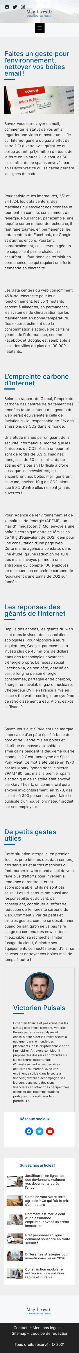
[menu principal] (40, 28)
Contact (20, 1328)
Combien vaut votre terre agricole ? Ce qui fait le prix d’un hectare (47, 1201)
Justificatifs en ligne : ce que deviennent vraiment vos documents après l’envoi (45, 1181)
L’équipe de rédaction (49, 1333)
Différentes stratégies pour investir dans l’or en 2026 (47, 1256)
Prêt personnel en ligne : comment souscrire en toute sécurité (47, 1239)
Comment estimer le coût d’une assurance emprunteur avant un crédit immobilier (47, 1220)
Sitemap (19, 1333)
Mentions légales (48, 1328)
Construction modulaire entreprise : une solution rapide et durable (44, 1273)
